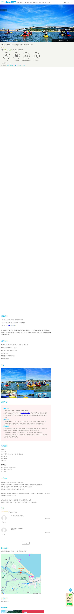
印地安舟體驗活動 (25, 413)
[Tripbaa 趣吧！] (8, 3)
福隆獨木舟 (18, 65)
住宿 (21, 2)
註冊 (68, 2)
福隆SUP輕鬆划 (12, 325)
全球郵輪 (41, 2)
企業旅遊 (29, 2)
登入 (71, 2)
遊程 (18, 2)
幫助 (65, 2)
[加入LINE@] (69, 599)
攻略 (25, 2)
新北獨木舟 (10, 65)
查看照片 (3, 10)
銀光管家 (47, 2)
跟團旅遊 (35, 2)
